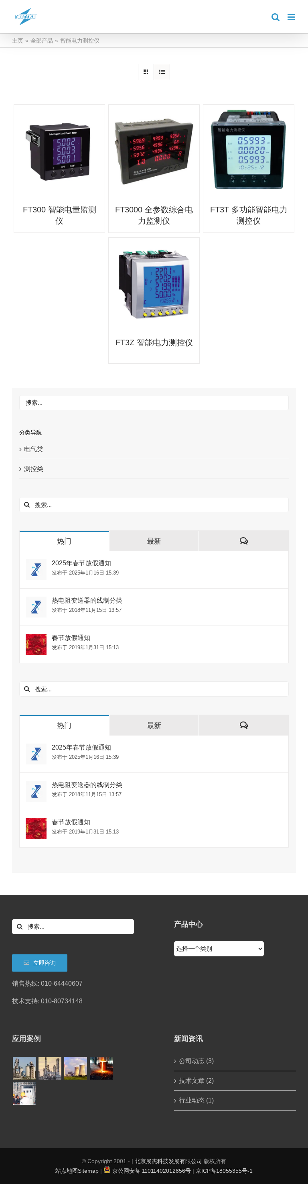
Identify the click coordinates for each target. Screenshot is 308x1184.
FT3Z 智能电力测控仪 (154, 342)
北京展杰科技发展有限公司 (168, 1161)
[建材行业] (24, 1068)
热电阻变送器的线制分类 (87, 600)
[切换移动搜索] (276, 17)
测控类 (33, 468)
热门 (64, 541)
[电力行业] (75, 1068)
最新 (154, 541)
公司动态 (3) (196, 1061)
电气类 (33, 449)
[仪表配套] (24, 1093)
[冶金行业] (101, 1068)
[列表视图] (162, 72)
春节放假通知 (71, 637)
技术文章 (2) (196, 1080)
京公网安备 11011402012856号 (151, 1171)
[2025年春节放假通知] (36, 564)
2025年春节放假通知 (81, 563)
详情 (59, 151)
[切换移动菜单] (292, 17)
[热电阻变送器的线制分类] (36, 602)
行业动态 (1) (196, 1100)
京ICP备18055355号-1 (224, 1171)
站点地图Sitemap (77, 1171)
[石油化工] (50, 1068)
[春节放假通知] (36, 639)
